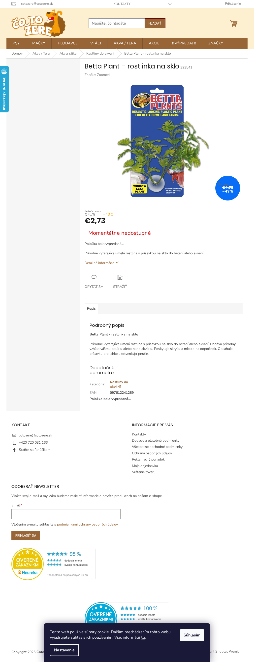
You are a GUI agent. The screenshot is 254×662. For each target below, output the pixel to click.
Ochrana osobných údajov (152, 453)
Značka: (97, 74)
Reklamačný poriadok (148, 459)
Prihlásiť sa (25, 535)
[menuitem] (16, 43)
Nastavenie (64, 650)
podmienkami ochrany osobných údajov (87, 524)
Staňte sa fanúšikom (35, 449)
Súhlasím (192, 635)
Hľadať (155, 23)
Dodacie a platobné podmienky (155, 440)
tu (143, 637)
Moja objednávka (145, 465)
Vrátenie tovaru (144, 472)
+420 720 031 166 (33, 442)
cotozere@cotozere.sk (35, 435)
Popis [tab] (91, 308)
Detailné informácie (99, 263)
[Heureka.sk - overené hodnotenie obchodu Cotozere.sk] (127, 618)
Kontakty (122, 4)
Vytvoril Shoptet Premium (222, 651)
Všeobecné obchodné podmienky (157, 446)
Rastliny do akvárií (119, 384)
